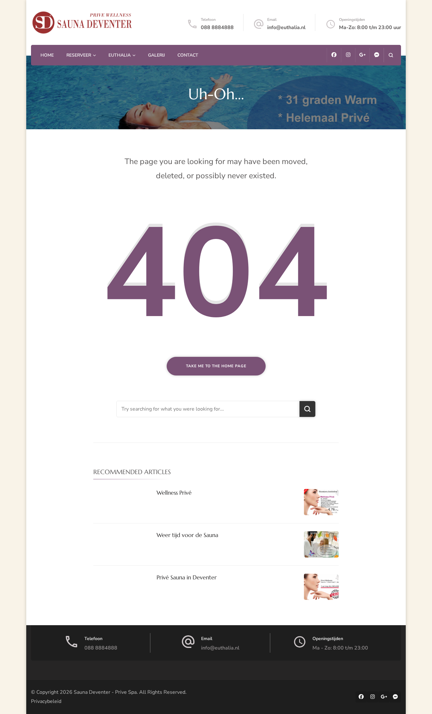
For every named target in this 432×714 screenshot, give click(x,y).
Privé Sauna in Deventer (187, 577)
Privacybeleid (46, 701)
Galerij (156, 55)
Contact (187, 55)
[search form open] (391, 55)
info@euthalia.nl (286, 27)
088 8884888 (217, 27)
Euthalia (119, 55)
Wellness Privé (174, 492)
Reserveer (78, 55)
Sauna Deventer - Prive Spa (105, 692)
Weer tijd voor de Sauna (187, 535)
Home (47, 55)
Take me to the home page (216, 366)
